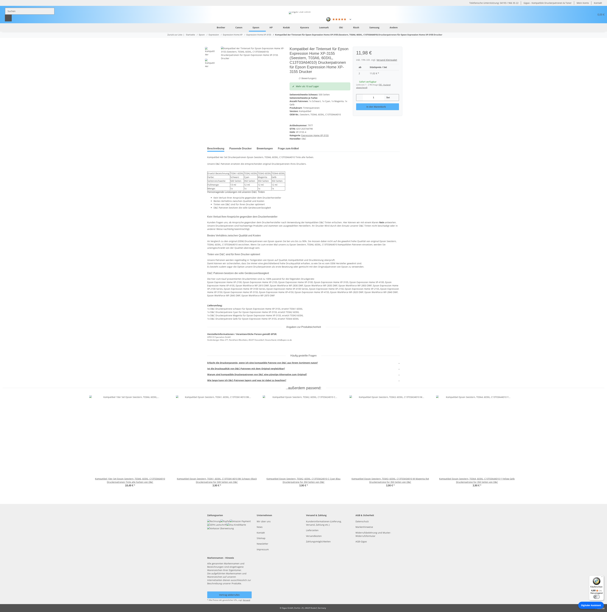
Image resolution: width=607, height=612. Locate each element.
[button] (585, 14)
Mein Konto (583, 2)
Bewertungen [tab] (265, 148)
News (260, 526)
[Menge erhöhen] (395, 97)
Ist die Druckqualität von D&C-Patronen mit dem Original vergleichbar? (246, 368)
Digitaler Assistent (591, 605)
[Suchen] (8, 18)
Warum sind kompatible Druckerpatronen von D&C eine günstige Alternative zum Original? (257, 374)
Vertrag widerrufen (229, 594)
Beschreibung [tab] (215, 148)
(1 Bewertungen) (307, 78)
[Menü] (602, 577)
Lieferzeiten (312, 530)
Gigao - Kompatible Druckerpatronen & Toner (548, 2)
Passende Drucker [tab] (240, 148)
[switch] (596, 597)
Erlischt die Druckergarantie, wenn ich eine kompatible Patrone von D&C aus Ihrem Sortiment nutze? (262, 362)
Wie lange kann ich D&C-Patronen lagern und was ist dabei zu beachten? (246, 380)
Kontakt (598, 2)
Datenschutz (362, 521)
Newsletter (262, 543)
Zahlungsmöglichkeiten (318, 541)
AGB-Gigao (361, 541)
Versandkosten (314, 535)
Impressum (263, 549)
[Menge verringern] (359, 97)
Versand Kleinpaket (387, 59)
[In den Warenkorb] (209, 45)
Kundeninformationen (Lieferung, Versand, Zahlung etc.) (323, 523)
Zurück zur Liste (174, 34)
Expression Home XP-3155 (315, 135)
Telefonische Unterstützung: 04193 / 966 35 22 (493, 2)
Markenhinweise (364, 526)
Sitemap (261, 538)
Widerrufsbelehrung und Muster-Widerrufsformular (373, 534)
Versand (246, 600)
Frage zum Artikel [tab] (288, 148)
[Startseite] (208, 27)
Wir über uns (264, 521)
